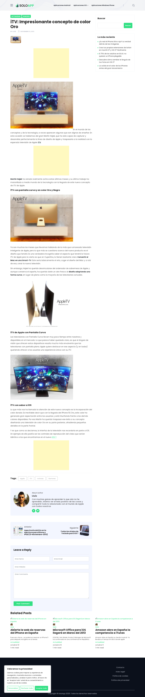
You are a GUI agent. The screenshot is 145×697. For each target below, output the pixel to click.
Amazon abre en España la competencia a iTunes (112, 631)
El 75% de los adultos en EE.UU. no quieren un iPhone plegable (112, 55)
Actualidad (15, 16)
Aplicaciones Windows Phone (103, 5)
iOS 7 (54, 437)
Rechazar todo (27, 688)
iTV (31, 478)
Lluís (14, 31)
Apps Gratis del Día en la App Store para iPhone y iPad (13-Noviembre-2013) (36, 532)
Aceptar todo (41, 688)
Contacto (120, 667)
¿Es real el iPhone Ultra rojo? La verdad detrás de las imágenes (115, 42)
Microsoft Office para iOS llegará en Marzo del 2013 (69, 631)
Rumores (26, 16)
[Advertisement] (52, 63)
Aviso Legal (120, 671)
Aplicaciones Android (62, 5)
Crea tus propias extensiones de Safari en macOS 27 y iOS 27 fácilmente (115, 48)
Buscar (101, 18)
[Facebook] (33, 510)
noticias (40, 478)
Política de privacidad (120, 680)
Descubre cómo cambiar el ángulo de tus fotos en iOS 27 (114, 61)
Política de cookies (120, 676)
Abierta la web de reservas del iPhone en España (27, 631)
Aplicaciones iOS (80, 5)
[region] (27, 679)
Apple (22, 478)
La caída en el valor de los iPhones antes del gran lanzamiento (113, 67)
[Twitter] (37, 510)
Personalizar (13, 688)
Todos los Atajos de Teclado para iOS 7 (69, 532)
